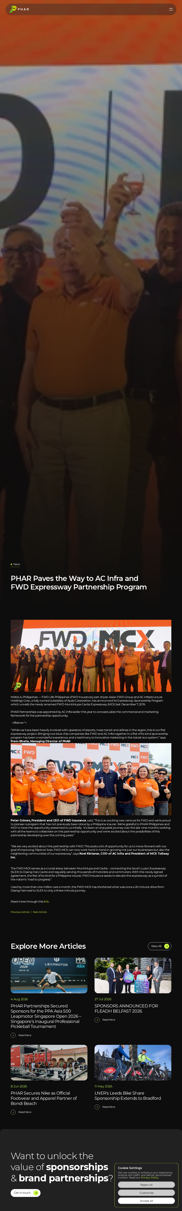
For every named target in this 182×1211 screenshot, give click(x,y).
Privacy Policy (150, 1177)
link (46, 901)
